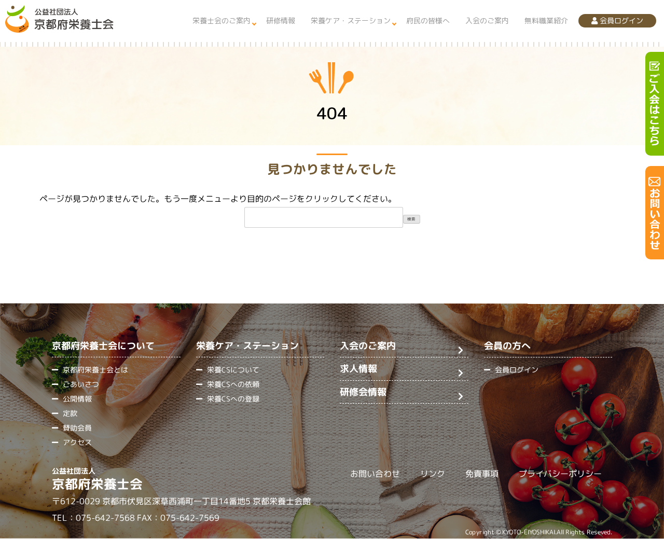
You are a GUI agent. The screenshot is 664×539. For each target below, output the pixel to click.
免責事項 (482, 474)
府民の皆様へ (428, 20)
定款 (70, 413)
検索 (411, 219)
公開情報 (77, 399)
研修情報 (280, 20)
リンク (432, 474)
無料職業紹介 (546, 20)
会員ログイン (620, 20)
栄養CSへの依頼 (233, 384)
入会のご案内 (487, 20)
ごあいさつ (81, 384)
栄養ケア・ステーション (351, 20)
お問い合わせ (375, 473)
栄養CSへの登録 (233, 399)
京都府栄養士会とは (95, 370)
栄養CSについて (233, 370)
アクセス (77, 442)
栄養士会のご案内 (221, 20)
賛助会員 (77, 428)
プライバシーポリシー (560, 474)
